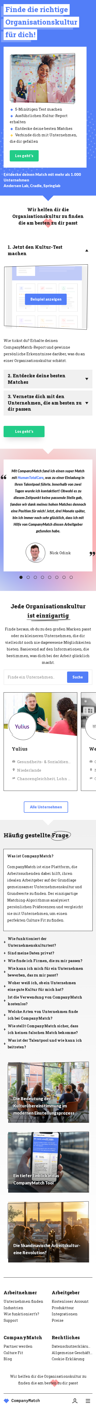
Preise (57, 1320)
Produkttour (63, 1307)
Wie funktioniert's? (21, 1313)
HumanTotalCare (31, 477)
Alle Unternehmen (46, 807)
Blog (8, 1358)
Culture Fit (13, 1352)
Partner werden (18, 1346)
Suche (77, 677)
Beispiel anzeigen (45, 299)
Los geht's (24, 156)
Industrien (13, 1307)
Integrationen (65, 1313)
